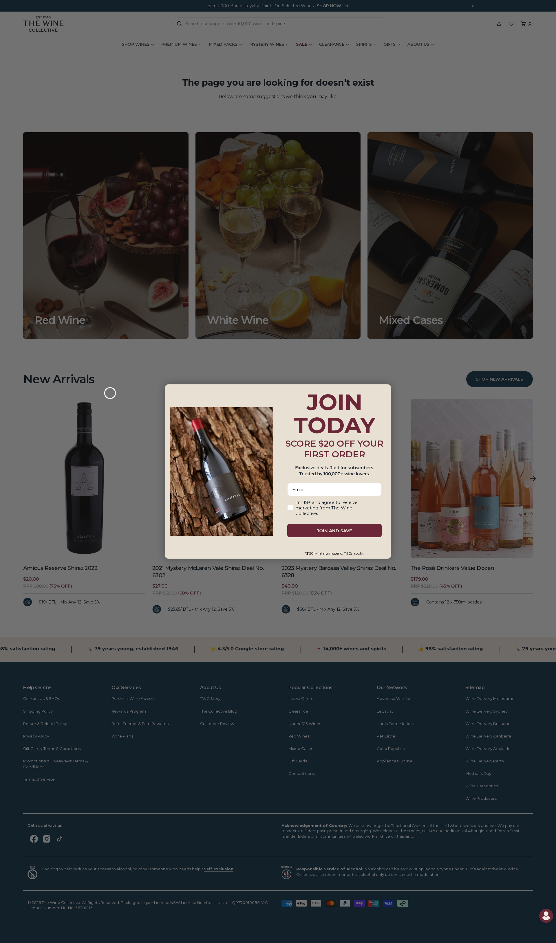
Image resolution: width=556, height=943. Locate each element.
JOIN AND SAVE (334, 530)
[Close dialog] (110, 393)
